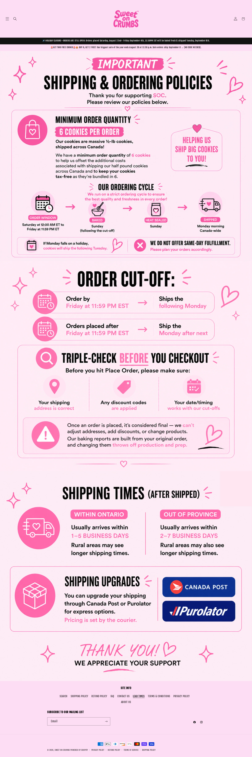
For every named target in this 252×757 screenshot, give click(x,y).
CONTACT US (123, 696)
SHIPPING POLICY (79, 696)
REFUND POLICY (99, 696)
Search (63, 696)
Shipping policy (149, 750)
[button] (7, 19)
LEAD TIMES (139, 696)
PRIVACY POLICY (181, 696)
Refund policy (114, 750)
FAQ (112, 696)
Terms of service (131, 750)
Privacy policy (97, 750)
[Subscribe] (106, 721)
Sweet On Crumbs (62, 750)
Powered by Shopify (79, 750)
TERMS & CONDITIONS (159, 696)
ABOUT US (126, 702)
